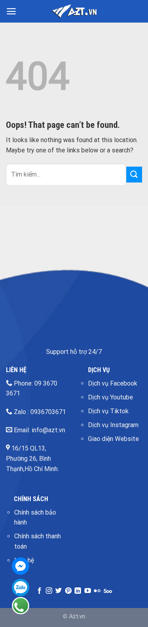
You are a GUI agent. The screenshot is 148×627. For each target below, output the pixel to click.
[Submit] (134, 174)
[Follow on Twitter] (58, 591)
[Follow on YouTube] (87, 591)
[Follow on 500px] (108, 591)
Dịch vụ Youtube (110, 397)
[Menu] (11, 11)
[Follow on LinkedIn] (78, 591)
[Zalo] (20, 587)
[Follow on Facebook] (39, 591)
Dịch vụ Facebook (112, 383)
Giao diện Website (113, 439)
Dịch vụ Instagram (113, 425)
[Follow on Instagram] (49, 591)
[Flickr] (97, 591)
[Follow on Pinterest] (68, 591)
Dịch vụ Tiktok (108, 411)
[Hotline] (20, 605)
